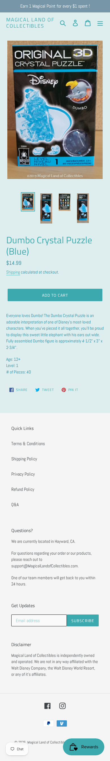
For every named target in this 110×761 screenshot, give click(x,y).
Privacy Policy (23, 474)
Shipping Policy (24, 459)
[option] (28, 202)
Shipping (13, 272)
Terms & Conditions (28, 444)
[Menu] (100, 22)
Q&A (15, 505)
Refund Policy (22, 489)
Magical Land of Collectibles (30, 23)
